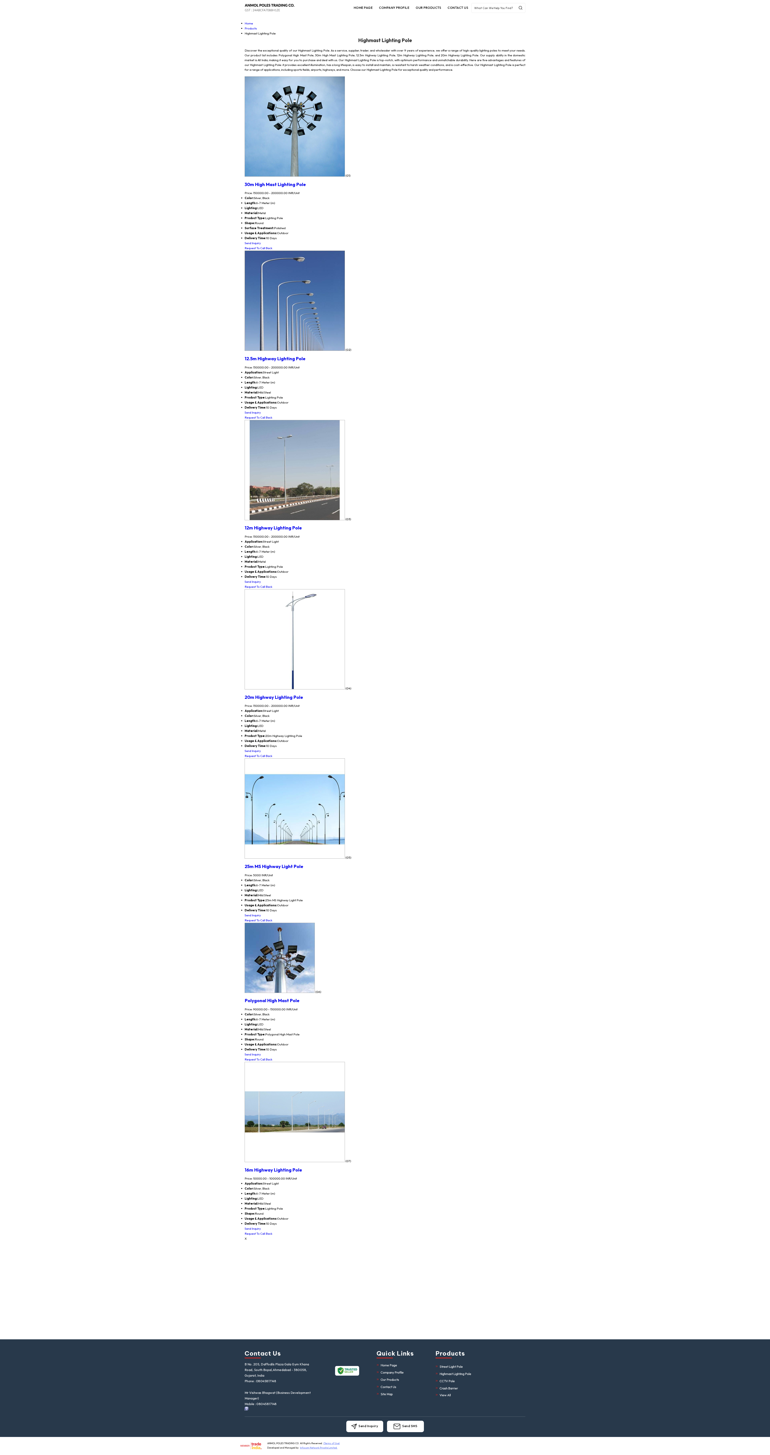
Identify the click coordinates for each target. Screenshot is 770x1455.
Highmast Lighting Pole (455, 1374)
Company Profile (394, 8)
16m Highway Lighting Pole (273, 1170)
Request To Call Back (258, 248)
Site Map (387, 1394)
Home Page (363, 8)
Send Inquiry (253, 243)
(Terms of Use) (331, 1443)
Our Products (428, 8)
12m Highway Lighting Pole (273, 528)
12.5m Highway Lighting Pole (275, 358)
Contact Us (458, 8)
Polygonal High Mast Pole (272, 1000)
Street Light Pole (451, 1367)
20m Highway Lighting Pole (274, 697)
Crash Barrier (449, 1388)
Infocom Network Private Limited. (318, 1447)
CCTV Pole (447, 1381)
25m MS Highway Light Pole (274, 866)
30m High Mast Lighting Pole (275, 184)
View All (445, 1395)
